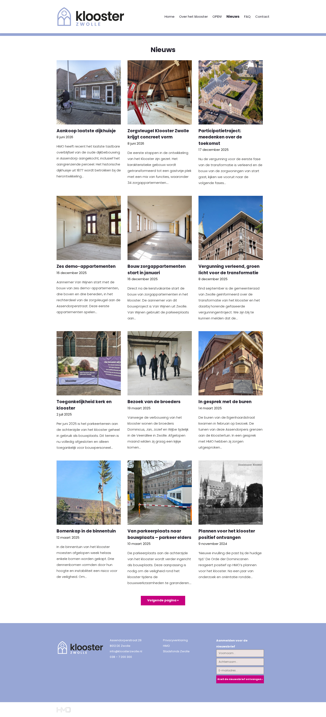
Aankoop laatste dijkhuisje (86, 131)
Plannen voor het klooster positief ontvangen (226, 534)
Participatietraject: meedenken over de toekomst (220, 137)
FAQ (247, 16)
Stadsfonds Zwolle (176, 651)
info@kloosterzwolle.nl (126, 651)
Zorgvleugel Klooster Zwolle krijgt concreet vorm (158, 134)
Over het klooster (193, 16)
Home (170, 16)
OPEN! (217, 16)
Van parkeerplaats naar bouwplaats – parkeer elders (159, 534)
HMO (166, 646)
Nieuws (233, 16)
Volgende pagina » (163, 600)
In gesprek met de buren (224, 402)
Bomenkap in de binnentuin (86, 531)
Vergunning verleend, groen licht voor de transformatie (228, 269)
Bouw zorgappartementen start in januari (157, 269)
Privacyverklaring (175, 640)
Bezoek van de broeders (154, 402)
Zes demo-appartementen (86, 266)
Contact (262, 16)
